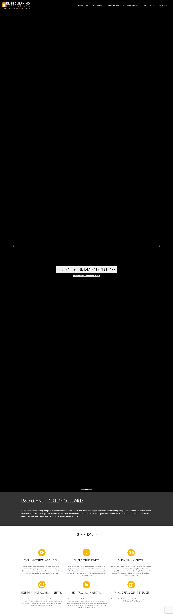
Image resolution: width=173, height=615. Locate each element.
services (101, 5)
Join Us (153, 5)
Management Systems (136, 5)
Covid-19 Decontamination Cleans (86, 266)
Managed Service (115, 5)
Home (80, 5)
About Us (90, 5)
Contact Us (164, 5)
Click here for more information (86, 272)
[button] (13, 246)
